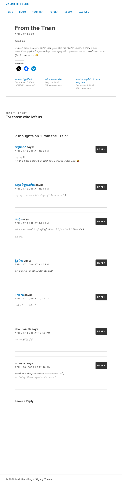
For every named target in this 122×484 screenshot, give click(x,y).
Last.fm (84, 12)
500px (68, 12)
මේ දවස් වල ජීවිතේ (23, 79)
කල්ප (18, 219)
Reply (101, 149)
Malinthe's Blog (17, 4)
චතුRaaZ (20, 147)
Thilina (19, 295)
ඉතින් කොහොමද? (53, 79)
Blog (22, 12)
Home (9, 12)
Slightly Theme (43, 479)
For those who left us (24, 117)
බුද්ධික (19, 260)
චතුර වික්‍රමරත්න (25, 185)
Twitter (38, 12)
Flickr (54, 12)
